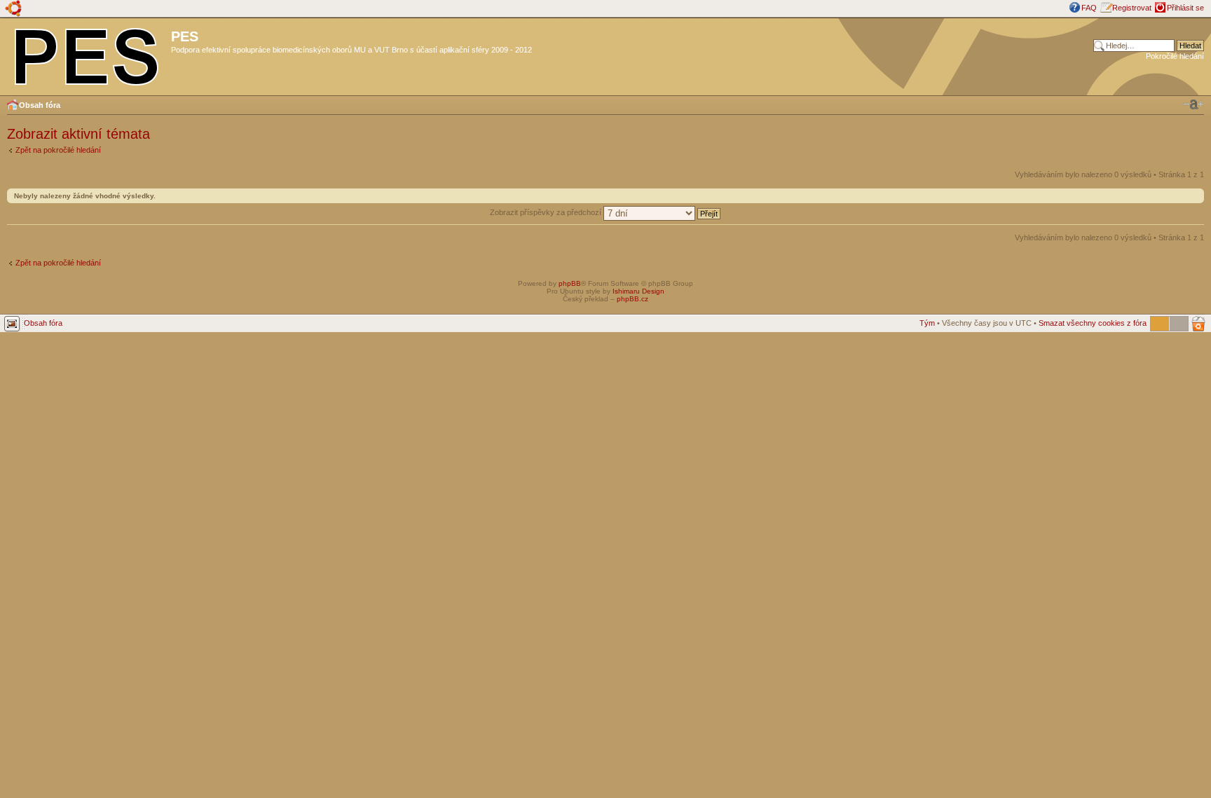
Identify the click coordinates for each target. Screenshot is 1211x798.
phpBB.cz (632, 299)
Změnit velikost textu (1193, 104)
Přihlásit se (1185, 8)
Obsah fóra (39, 105)
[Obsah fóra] (87, 54)
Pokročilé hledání (1175, 56)
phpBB (570, 283)
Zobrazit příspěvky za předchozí (546, 212)
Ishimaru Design (638, 291)
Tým (927, 323)
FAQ (1089, 8)
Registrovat (1131, 8)
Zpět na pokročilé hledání (58, 150)
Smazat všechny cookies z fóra (1093, 323)
